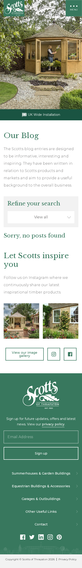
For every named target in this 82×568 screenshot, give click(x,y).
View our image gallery (24, 354)
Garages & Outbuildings (41, 499)
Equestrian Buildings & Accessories (41, 486)
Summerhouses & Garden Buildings (41, 473)
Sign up (41, 453)
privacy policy (53, 424)
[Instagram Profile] (53, 354)
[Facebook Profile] (70, 354)
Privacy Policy (68, 559)
